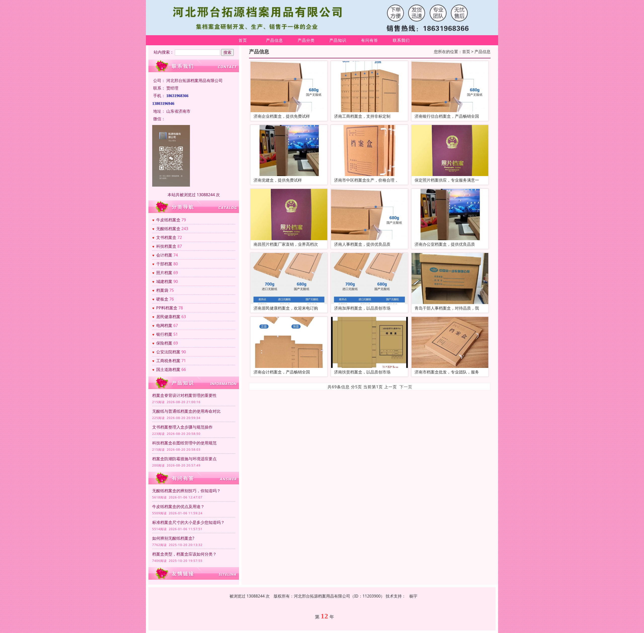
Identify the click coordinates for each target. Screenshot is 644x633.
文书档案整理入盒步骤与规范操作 (182, 427)
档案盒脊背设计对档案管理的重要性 (184, 395)
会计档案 (164, 255)
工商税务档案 (168, 360)
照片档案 (164, 272)
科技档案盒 (166, 246)
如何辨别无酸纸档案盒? (173, 538)
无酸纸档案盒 (168, 228)
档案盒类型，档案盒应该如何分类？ (184, 554)
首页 (242, 40)
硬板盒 (162, 299)
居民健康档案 (168, 316)
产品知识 (337, 40)
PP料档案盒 (166, 308)
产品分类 (306, 40)
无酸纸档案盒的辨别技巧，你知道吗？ (186, 490)
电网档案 (164, 325)
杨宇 (413, 596)
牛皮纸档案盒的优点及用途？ (178, 506)
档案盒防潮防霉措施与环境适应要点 (184, 458)
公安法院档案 (168, 352)
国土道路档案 (168, 369)
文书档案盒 (166, 237)
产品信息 (274, 40)
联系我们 (401, 40)
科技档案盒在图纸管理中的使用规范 (184, 443)
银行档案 (164, 334)
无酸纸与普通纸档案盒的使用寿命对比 (186, 411)
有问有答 (369, 40)
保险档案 (164, 343)
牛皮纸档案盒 (168, 220)
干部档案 (164, 264)
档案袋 (162, 290)
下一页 (405, 387)
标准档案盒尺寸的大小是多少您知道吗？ (188, 522)
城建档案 (164, 281)
